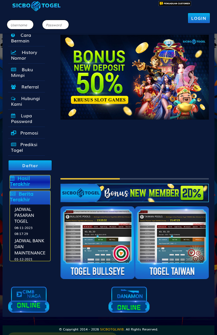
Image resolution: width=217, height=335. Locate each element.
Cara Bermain (21, 37)
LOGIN (199, 18)
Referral (29, 86)
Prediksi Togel (24, 147)
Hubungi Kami (25, 101)
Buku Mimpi (22, 72)
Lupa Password (21, 118)
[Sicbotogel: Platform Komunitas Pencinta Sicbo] (134, 190)
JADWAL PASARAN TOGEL (24, 215)
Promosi (28, 132)
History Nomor (24, 55)
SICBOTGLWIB (112, 329)
